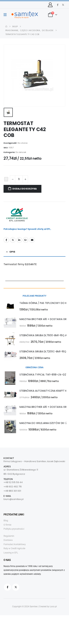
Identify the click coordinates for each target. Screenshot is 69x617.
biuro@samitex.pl (14, 499)
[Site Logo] (25, 14)
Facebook (6, 240)
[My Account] (50, 4)
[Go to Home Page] (6, 26)
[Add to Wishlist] (6, 179)
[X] (63, 4)
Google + (25, 240)
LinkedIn (19, 240)
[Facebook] (57, 4)
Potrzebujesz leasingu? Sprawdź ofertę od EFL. (27, 229)
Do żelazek (21, 152)
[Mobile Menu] (6, 15)
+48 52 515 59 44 (13, 482)
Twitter (13, 240)
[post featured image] (10, 306)
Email (32, 240)
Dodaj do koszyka (24, 188)
